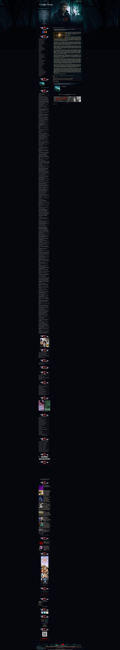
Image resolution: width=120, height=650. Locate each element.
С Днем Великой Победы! (42, 208)
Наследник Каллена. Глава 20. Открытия (44, 441)
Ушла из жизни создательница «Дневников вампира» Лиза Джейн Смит (44, 135)
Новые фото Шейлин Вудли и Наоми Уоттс (44, 172)
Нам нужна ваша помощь (42, 193)
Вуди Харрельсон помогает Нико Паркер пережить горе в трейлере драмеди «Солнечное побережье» (44, 292)
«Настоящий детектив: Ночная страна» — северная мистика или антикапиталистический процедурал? (44, 296)
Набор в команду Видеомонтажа (43, 354)
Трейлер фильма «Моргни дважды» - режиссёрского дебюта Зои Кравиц (43, 215)
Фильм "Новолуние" (41, 41)
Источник (54, 75)
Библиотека (40, 50)
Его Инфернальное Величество (42, 419)
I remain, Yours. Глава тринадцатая (43, 442)
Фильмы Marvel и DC (41, 63)
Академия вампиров (41, 56)
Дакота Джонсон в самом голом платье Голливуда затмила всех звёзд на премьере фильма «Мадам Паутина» (44, 268)
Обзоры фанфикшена (41, 392)
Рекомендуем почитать (42, 72)
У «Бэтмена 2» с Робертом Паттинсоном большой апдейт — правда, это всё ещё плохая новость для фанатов (44, 188)
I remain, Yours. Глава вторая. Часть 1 (43, 451)
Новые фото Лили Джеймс (42, 276)
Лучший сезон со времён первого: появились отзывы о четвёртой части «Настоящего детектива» (43, 313)
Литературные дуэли (41, 74)
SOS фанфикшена (41, 387)
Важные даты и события (42, 49)
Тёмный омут (40, 432)
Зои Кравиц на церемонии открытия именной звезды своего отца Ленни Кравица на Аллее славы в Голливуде (44, 223)
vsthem (63, 75)
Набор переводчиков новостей (42, 353)
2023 (55, 27)
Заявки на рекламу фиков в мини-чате (44, 479)
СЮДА (44, 550)
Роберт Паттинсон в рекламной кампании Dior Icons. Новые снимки (44, 166)
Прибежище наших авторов (42, 389)
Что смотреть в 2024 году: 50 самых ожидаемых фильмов (43, 317)
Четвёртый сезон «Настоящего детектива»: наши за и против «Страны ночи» (44, 243)
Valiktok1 (46, 626)
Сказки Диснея (41, 62)
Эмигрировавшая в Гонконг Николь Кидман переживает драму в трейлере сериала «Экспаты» (44, 328)
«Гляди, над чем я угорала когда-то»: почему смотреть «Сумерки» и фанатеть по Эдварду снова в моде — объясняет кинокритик (44, 115)
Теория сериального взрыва (42, 71)
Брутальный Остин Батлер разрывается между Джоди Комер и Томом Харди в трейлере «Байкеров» (44, 239)
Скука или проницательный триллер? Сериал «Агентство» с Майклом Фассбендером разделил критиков (43, 154)
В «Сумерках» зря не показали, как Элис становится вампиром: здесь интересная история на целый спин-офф (44, 109)
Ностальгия (40, 65)
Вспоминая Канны (41, 199)
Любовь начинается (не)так (42, 417)
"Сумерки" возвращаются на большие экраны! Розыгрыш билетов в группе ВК (43, 98)
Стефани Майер (41, 38)
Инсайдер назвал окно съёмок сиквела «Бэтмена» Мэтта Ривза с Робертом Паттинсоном (43, 320)
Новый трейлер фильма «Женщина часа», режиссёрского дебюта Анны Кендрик (44, 171)
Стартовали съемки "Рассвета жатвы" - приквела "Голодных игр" (43, 120)
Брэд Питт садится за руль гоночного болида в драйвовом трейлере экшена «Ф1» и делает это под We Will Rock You (44, 190)
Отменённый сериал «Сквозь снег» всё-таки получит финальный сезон (44, 221)
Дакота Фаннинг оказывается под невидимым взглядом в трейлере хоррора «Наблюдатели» (44, 241)
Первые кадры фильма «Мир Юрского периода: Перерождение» (43, 177)
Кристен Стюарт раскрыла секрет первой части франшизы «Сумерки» (44, 256)
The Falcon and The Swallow (42, 427)
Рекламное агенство (41, 73)
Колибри (40, 418)
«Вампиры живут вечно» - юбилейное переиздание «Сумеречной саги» (43, 136)
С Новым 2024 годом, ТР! (42, 318)
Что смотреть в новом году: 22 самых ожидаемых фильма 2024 (43, 309)
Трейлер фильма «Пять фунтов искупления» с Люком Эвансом (42, 200)
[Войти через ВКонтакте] (43, 32)
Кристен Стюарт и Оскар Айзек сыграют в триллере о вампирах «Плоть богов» (44, 212)
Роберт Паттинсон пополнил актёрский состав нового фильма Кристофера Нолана (44, 152)
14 (42, 594)
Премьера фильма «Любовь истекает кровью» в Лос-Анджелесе (43, 234)
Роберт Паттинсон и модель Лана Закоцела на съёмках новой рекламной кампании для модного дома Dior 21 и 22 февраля (44, 253)
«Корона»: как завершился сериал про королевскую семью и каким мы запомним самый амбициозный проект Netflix (44, 332)
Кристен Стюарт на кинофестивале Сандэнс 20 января (43, 290)
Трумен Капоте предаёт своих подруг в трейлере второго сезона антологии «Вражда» (43, 315)
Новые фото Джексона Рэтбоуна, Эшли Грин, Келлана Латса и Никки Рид (43, 194)
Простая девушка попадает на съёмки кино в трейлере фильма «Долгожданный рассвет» (44, 272)
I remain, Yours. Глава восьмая (42, 443)
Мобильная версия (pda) (60, 647)
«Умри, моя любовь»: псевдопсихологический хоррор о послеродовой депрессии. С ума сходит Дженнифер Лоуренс (43, 124)
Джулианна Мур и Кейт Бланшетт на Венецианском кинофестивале (43, 183)
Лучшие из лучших (41, 388)
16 (44, 594)
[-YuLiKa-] (43, 626)
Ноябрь (58, 27)
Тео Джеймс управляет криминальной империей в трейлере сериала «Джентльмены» (43, 249)
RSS (81, 1)
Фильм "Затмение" (41, 42)
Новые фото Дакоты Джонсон (42, 275)
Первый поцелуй (41, 431)
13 (41, 594)
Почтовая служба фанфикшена (42, 391)
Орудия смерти (41, 55)
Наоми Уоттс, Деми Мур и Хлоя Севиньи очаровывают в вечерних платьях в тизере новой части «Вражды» (44, 326)
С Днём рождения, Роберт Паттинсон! (43, 207)
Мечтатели (40, 430)
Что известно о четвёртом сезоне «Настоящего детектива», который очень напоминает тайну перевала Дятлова (43, 324)
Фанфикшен (40, 46)
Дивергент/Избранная (41, 57)
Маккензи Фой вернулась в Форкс (43, 96)
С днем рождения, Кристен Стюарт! (43, 217)
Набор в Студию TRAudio (42, 357)
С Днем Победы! (41, 130)
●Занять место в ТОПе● (45, 435)
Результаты (43, 606)
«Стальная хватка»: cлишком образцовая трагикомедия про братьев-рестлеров (44, 300)
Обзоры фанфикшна (41, 48)
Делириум (40, 58)
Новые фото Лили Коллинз (42, 160)
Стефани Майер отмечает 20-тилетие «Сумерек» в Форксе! (43, 104)
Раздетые (40, 426)
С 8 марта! (40, 95)
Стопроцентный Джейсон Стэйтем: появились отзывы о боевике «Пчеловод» (44, 305)
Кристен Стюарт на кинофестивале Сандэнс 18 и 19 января (43, 294)
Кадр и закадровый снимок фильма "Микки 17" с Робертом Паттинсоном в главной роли (44, 161)
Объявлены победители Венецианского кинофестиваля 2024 (43, 180)
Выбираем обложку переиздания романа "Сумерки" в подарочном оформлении (44, 99)
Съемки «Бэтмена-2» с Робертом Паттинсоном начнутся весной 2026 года (43, 119)
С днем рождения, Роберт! (42, 94)
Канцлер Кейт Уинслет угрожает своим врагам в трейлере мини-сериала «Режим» (44, 274)
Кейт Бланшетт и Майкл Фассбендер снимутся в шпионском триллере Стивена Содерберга (44, 287)
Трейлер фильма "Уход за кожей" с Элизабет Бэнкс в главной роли (43, 191)
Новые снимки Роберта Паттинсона (43, 141)
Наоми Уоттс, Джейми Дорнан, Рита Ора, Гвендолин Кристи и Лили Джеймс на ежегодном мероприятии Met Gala (44, 210)
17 (45, 594)
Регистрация (77, 1)
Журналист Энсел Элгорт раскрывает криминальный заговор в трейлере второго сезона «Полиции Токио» (44, 307)
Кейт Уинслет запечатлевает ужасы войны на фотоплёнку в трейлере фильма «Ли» (44, 213)
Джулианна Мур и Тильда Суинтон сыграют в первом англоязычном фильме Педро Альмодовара (44, 282)
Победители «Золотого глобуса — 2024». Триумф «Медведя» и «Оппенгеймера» (44, 311)
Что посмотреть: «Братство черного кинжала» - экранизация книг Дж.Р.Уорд (43, 117)
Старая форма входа (44, 33)
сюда (71, 79)
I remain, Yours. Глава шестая (42, 445)
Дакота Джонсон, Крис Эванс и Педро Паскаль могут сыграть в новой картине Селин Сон (43, 270)
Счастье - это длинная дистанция (43, 429)
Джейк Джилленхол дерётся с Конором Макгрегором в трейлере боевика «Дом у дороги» (43, 285)
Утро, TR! (40, 66)
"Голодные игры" (62, 27)
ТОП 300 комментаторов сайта (44, 87)
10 (45, 593)
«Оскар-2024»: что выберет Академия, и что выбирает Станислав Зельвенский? (44, 230)
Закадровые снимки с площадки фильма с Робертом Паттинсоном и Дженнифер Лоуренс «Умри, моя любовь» (44, 185)
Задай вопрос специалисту (42, 379)
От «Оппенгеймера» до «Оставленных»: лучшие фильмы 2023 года (44, 322)
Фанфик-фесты (41, 375)
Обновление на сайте (41, 93)
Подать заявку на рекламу (45, 411)
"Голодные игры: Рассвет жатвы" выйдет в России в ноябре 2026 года (44, 103)
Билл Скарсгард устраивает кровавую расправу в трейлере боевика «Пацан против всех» (44, 247)
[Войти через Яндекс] (44, 32)
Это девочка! (40, 216)
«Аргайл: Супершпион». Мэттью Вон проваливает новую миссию (43, 262)
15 (43, 594)
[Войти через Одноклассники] (46, 32)
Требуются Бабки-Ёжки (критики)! (43, 352)
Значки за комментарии (42, 364)
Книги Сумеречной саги (42, 39)
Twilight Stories (40, 428)
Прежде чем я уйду (41, 64)
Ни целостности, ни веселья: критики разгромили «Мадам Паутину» (43, 265)
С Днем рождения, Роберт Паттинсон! (43, 129)
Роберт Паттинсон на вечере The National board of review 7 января (44, 143)
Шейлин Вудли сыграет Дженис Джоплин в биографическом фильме (44, 179)
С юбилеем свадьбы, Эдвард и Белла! (64, 86)
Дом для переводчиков (41, 390)
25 (59, 27)
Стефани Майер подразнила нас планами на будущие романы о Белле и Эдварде (44, 101)
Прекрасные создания (41, 54)
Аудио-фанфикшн (41, 47)
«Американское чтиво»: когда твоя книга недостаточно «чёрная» (44, 258)
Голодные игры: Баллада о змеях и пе (70, 75)
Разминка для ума (41, 70)
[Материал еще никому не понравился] (53, 76)
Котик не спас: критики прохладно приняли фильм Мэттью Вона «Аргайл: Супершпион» (44, 278)
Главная (74, 1)
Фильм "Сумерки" (41, 40)
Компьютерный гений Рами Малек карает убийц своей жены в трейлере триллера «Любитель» (44, 150)
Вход (79, 1)
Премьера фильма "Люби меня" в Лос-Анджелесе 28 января (43, 138)
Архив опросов (46, 606)
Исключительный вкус (41, 433)
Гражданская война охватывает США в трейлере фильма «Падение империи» (43, 279)
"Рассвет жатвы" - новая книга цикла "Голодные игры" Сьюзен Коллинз (43, 133)
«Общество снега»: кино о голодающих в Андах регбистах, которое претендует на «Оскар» (44, 298)
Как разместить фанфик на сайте (43, 386)
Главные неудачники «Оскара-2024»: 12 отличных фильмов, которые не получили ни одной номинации (44, 232)
